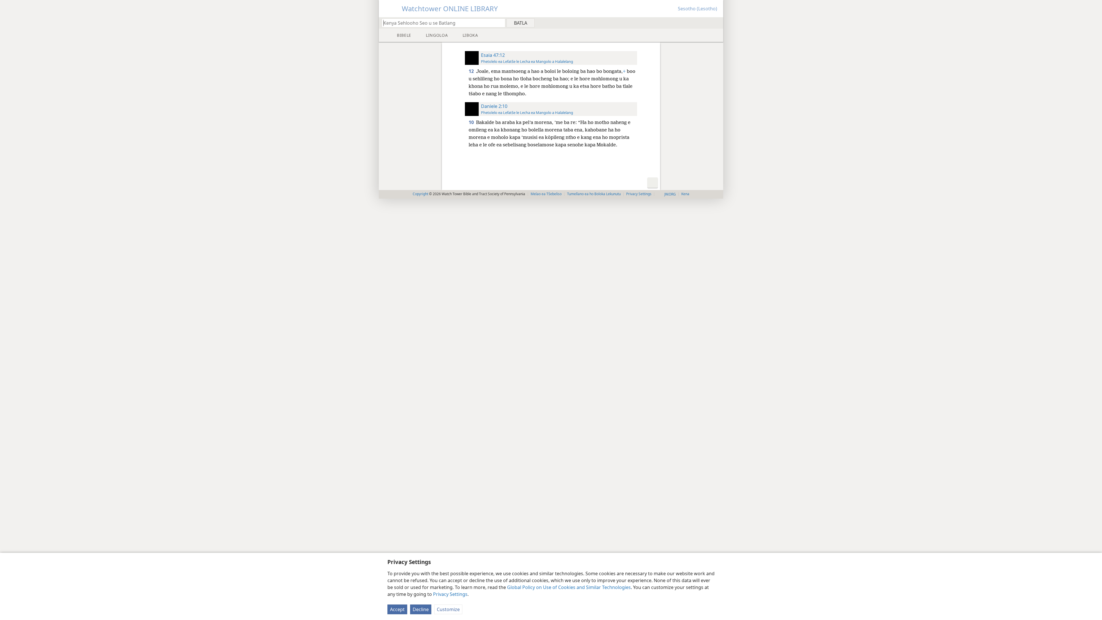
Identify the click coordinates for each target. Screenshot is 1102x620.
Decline (421, 609)
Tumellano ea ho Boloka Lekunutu (594, 194)
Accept (397, 609)
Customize (448, 609)
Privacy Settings (450, 594)
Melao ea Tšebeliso (546, 194)
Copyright (420, 193)
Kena (685, 194)
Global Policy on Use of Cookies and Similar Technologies (569, 587)
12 (472, 71)
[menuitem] (717, 22)
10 (472, 122)
